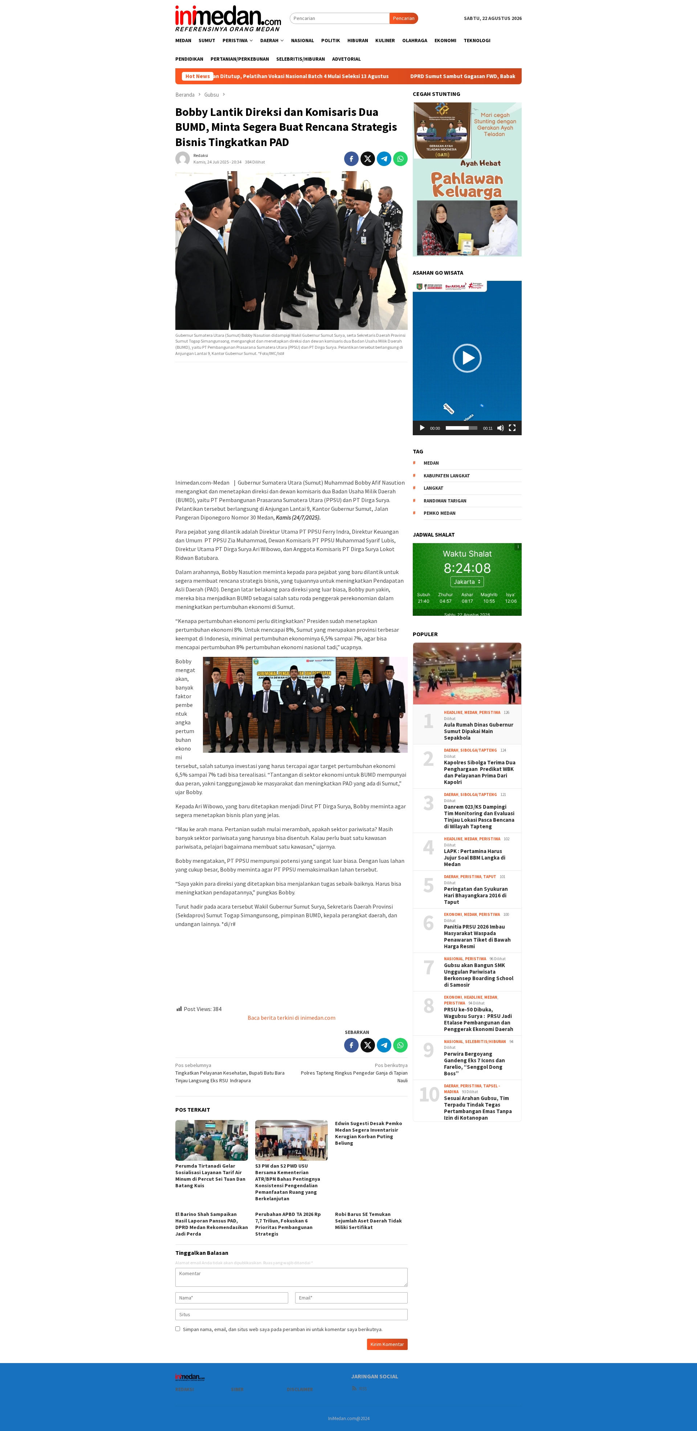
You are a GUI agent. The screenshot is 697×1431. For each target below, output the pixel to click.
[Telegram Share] (384, 158)
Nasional (453, 958)
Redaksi (184, 1389)
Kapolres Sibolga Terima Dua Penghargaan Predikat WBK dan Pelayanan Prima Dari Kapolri (479, 772)
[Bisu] (500, 428)
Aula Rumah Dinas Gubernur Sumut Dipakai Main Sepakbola (478, 731)
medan (431, 463)
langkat (434, 488)
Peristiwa (489, 712)
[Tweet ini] (367, 158)
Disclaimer (300, 1389)
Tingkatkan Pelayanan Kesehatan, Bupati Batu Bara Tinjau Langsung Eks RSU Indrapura (230, 1073)
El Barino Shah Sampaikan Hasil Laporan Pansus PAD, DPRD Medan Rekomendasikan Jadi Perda (211, 1224)
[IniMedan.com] (228, 17)
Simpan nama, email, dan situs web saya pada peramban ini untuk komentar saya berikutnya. (283, 1329)
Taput (489, 876)
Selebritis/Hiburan (485, 1041)
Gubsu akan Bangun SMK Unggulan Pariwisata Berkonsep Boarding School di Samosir (478, 975)
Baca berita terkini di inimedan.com (291, 1017)
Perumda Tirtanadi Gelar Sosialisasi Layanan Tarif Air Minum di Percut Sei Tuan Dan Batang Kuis (210, 1176)
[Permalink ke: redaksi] (182, 158)
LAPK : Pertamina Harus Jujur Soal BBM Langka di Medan (474, 858)
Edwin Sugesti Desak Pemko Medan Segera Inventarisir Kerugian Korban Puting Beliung (368, 1133)
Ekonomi (453, 914)
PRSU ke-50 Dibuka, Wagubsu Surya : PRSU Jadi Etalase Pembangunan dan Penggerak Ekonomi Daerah (478, 1019)
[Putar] (422, 428)
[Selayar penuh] (512, 428)
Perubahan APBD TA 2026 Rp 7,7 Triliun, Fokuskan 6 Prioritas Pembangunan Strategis (288, 1224)
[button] (467, 358)
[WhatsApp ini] (400, 158)
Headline (453, 712)
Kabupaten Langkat (447, 476)
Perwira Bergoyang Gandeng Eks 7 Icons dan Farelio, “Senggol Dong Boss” (474, 1064)
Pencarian (404, 18)
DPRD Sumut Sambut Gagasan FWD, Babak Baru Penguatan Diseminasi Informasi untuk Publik (455, 76)
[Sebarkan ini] (351, 158)
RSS (363, 1389)
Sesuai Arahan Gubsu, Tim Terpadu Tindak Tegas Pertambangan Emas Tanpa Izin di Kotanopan (478, 1108)
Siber (237, 1389)
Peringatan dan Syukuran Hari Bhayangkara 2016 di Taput (476, 895)
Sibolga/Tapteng (478, 750)
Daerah (451, 750)
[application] (467, 358)
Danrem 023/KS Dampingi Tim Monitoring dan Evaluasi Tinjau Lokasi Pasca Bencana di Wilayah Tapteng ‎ (479, 817)
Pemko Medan (440, 513)
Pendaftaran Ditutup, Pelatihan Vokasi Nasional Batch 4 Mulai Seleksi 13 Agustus (217, 76)
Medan (470, 712)
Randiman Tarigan (445, 501)
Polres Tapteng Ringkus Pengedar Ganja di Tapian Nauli (354, 1073)
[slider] (461, 428)
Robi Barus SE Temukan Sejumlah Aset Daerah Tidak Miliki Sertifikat (368, 1220)
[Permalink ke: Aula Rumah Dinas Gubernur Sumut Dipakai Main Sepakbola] (467, 673)
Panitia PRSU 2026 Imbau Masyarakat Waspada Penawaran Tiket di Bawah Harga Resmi (477, 936)
